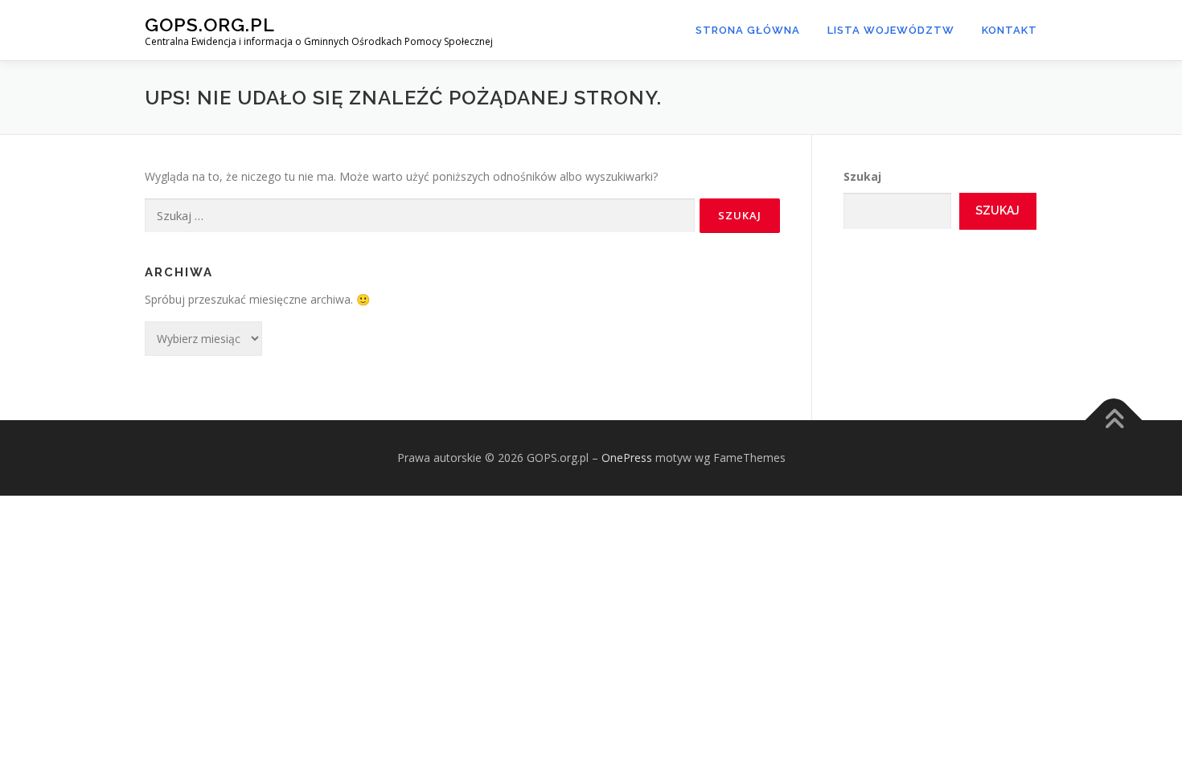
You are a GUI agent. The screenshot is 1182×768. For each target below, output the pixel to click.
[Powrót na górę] (1114, 419)
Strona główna (748, 30)
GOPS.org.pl (210, 24)
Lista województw (890, 30)
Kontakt (1009, 30)
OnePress (626, 457)
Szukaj (862, 176)
